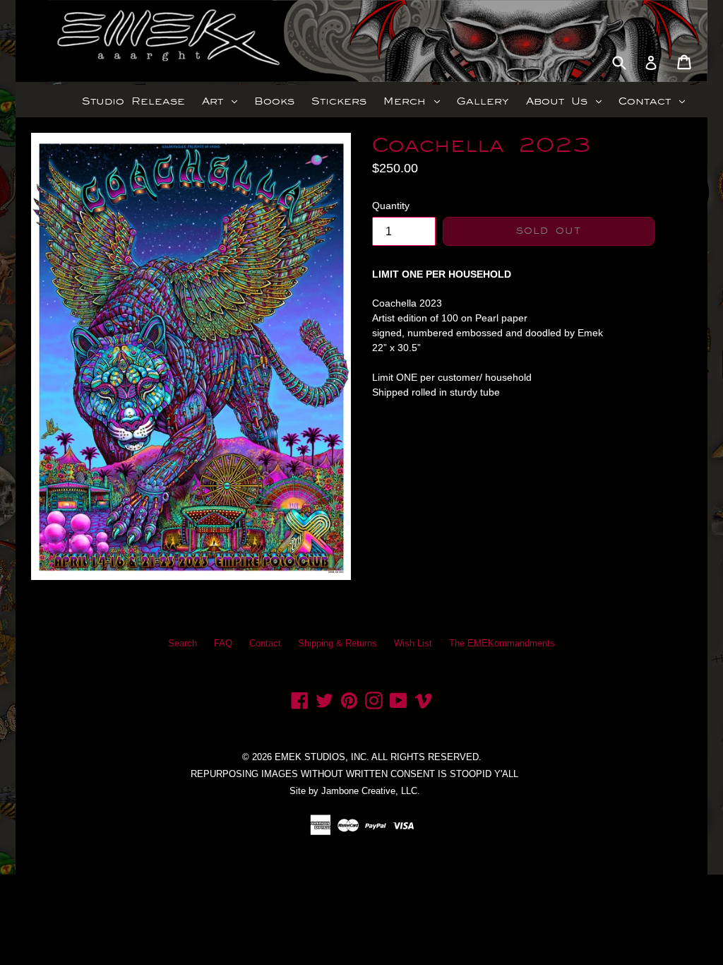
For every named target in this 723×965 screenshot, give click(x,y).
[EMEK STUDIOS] (98, 41)
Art (223, 101)
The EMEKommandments (502, 643)
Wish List (413, 643)
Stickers (338, 101)
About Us (567, 101)
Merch (415, 101)
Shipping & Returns (337, 643)
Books (274, 101)
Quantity (391, 205)
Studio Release (133, 101)
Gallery (483, 101)
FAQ (223, 643)
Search (182, 643)
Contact (655, 101)
